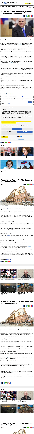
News (3, 6)
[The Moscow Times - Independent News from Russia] (8, 2)
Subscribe (30, 101)
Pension (11, 93)
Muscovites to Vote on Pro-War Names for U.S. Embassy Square (16, 181)
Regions (9, 6)
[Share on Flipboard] (31, 16)
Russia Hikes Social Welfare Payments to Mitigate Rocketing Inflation (16, 12)
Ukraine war (8, 259)
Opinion (17, 6)
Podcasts (23, 6)
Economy (7, 93)
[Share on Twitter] (25, 16)
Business (13, 6)
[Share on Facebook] (23, 16)
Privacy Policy (8, 103)
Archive (27, 6)
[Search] (33, 7)
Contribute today (28, 3)
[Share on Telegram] (26, 16)
